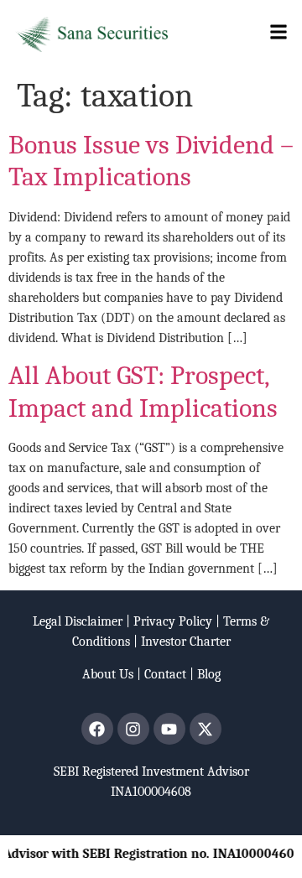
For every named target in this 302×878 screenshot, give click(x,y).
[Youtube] (169, 729)
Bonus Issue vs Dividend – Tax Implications (151, 160)
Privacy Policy (172, 621)
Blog (209, 674)
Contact (165, 674)
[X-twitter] (205, 729)
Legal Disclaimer (77, 621)
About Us (107, 674)
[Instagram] (133, 729)
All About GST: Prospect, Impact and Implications (143, 391)
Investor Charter (186, 641)
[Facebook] (97, 729)
